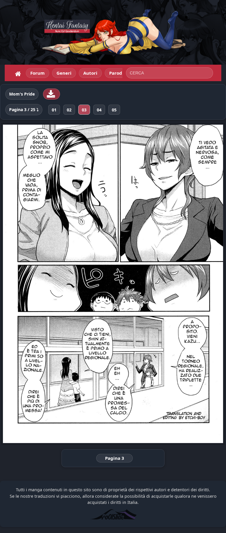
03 (84, 110)
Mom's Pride (22, 94)
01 (54, 110)
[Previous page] (46, 284)
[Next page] (180, 284)
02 (69, 110)
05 (114, 110)
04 (99, 110)
